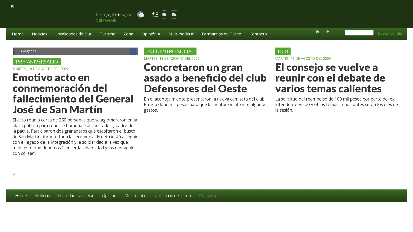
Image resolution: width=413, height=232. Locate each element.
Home (18, 34)
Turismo (108, 34)
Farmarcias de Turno (221, 34)
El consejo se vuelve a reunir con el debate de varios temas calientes (330, 78)
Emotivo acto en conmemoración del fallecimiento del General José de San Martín (73, 93)
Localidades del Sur (73, 34)
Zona (128, 34)
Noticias (39, 34)
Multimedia (135, 195)
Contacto (258, 34)
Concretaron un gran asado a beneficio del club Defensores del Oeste (205, 78)
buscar (369, 33)
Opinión (109, 195)
